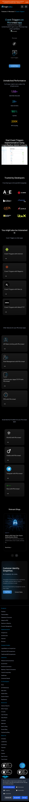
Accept (24, 797)
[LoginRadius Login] (22, 6)
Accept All (17, 797)
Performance (21, 787)
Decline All (8, 797)
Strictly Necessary (9, 787)
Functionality (21, 790)
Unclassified (8, 793)
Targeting (7, 790)
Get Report (19, 2)
